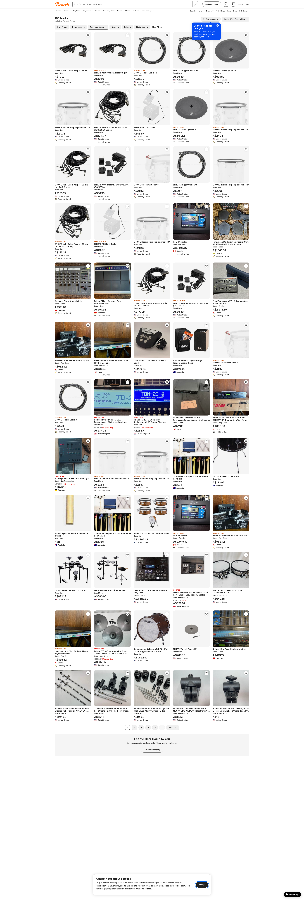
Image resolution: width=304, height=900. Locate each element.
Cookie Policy (179, 886)
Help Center (243, 11)
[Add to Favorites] (88, 35)
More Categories (148, 11)
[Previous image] (216, 221)
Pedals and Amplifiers (72, 11)
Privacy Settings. (144, 889)
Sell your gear (211, 4)
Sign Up (240, 4)
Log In (247, 4)
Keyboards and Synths (91, 11)
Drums (119, 11)
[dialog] (152, 884)
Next (171, 727)
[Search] (195, 4)
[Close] (217, 25)
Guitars (58, 11)
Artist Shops (220, 11)
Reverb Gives (232, 11)
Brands (193, 11)
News (200, 11)
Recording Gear (108, 11)
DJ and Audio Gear (132, 11)
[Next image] (246, 221)
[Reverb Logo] (62, 4)
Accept (202, 885)
